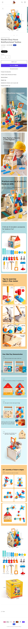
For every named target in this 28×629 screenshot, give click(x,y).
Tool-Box (4, 51)
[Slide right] (16, 35)
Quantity (2, 54)
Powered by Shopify (18, 626)
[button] (2, 2)
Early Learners (11, 626)
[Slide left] (11, 35)
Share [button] (3, 611)
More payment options (14, 68)
